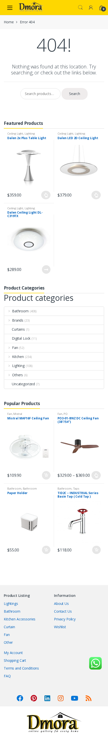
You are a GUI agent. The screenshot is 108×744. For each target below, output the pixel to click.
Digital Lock (21, 338)
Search (80, 7)
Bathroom (20, 311)
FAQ (7, 676)
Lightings (11, 603)
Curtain (9, 626)
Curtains (18, 329)
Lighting (30, 133)
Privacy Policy (65, 619)
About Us (61, 603)
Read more (45, 269)
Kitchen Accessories (19, 619)
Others (17, 375)
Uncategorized (23, 384)
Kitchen (18, 356)
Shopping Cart (15, 660)
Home (9, 22)
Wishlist (60, 626)
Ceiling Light (15, 133)
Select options (45, 195)
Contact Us (63, 611)
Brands (17, 320)
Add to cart (45, 475)
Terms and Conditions (21, 668)
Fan (15, 347)
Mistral (17, 414)
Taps (76, 488)
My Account (13, 652)
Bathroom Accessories (22, 490)
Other (8, 642)
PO (66, 414)
